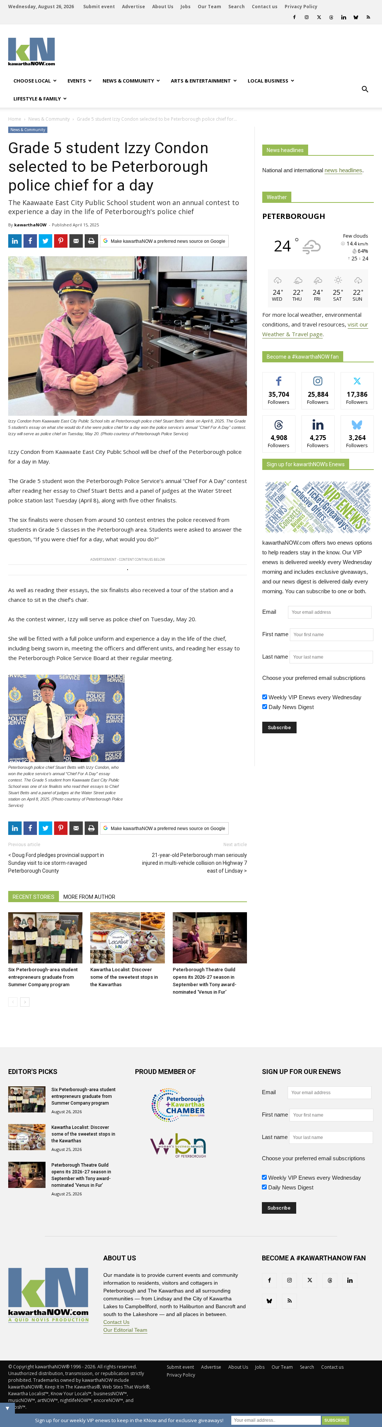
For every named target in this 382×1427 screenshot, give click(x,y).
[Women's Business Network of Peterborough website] (178, 1155)
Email (274, 612)
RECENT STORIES (33, 897)
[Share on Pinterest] (61, 241)
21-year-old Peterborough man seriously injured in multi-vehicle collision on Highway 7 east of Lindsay (194, 863)
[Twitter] (319, 17)
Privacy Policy (301, 6)
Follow (318, 378)
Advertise (133, 6)
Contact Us (116, 1322)
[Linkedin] (343, 17)
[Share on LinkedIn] (15, 241)
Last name (275, 656)
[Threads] (331, 17)
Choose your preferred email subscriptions (314, 678)
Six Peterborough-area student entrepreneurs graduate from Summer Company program (43, 977)
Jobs (186, 6)
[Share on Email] (76, 241)
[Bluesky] (355, 17)
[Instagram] (306, 17)
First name (275, 634)
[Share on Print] (91, 241)
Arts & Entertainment (201, 80)
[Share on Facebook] (30, 241)
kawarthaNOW (30, 224)
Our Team (209, 6)
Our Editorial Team (125, 1330)
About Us (162, 6)
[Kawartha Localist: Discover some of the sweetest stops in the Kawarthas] (127, 937)
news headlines (343, 170)
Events (77, 80)
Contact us (265, 6)
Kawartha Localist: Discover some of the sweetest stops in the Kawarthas (124, 977)
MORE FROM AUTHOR (89, 897)
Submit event (99, 6)
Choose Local (32, 80)
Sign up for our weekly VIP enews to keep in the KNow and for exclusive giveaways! (129, 1420)
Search (236, 6)
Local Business (268, 80)
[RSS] (368, 17)
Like (279, 378)
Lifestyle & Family (37, 98)
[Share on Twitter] (45, 241)
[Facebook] (294, 17)
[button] (365, 90)
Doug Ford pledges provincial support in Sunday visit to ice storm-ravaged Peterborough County (56, 863)
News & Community (128, 80)
